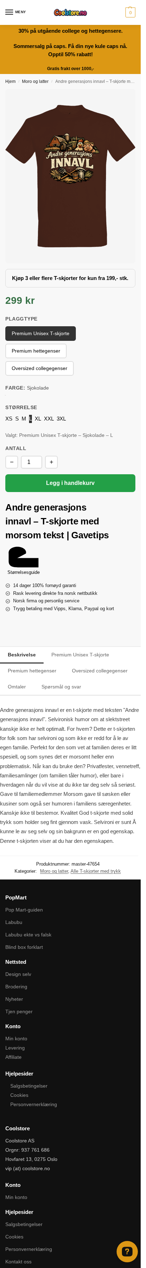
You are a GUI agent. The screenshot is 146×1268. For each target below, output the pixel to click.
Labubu (13, 922)
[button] (129, 12)
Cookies (19, 1095)
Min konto (16, 1038)
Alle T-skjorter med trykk (96, 871)
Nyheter (14, 999)
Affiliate (13, 1057)
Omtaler (17, 687)
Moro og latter (35, 81)
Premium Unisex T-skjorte (80, 654)
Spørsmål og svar (61, 687)
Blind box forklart (24, 947)
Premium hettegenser (32, 670)
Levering (15, 1048)
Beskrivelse (22, 654)
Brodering (16, 986)
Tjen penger (19, 1011)
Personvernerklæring (33, 1104)
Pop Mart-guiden (24, 910)
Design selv (18, 974)
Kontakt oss (18, 1261)
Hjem (10, 81)
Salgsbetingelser (28, 1086)
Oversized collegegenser (100, 670)
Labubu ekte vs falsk (28, 934)
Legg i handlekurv (70, 483)
